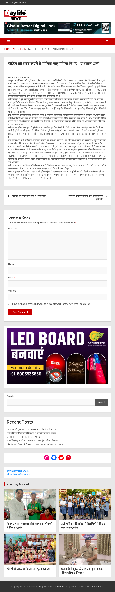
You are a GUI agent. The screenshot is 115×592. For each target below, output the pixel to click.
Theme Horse (61, 586)
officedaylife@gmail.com (19, 474)
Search (10, 396)
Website (12, 290)
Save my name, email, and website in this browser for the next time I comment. (51, 304)
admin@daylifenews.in (18, 471)
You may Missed (18, 484)
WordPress (97, 586)
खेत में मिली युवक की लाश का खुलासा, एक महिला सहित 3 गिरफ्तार (33, 440)
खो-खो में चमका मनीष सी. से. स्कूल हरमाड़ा (23, 437)
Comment (14, 228)
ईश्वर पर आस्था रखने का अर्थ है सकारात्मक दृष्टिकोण (86, 198)
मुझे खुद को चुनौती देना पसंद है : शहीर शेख (29, 196)
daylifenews (35, 586)
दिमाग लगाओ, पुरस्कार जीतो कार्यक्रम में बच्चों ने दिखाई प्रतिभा (31, 429)
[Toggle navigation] (8, 41)
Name (12, 264)
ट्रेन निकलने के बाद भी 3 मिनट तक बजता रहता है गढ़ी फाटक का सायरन (35, 444)
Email (11, 277)
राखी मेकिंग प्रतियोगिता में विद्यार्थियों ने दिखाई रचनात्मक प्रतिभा (31, 433)
